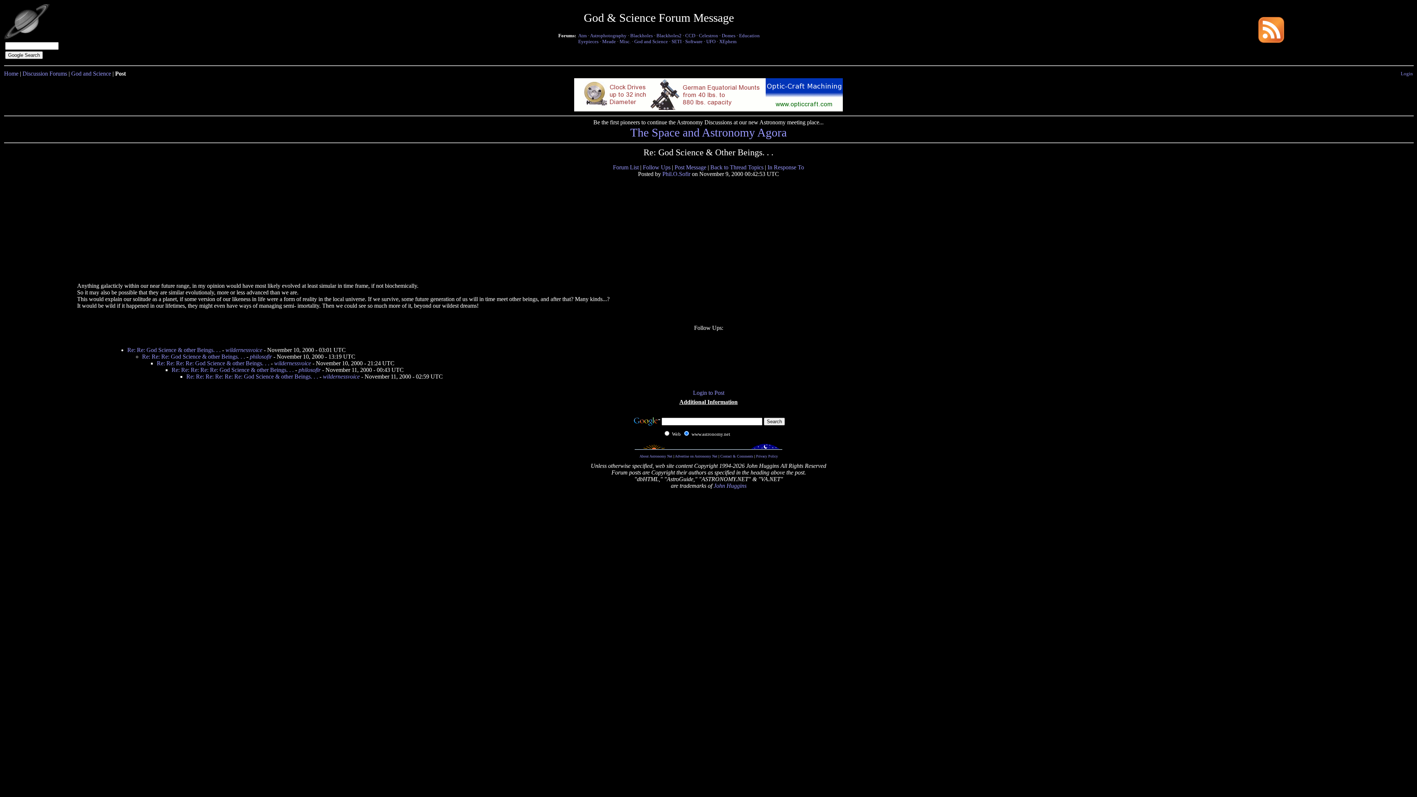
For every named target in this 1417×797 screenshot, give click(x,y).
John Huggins (730, 486)
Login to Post (708, 393)
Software (694, 41)
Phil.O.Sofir (676, 174)
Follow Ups (656, 167)
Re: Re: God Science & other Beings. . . (174, 350)
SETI (677, 41)
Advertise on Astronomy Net (696, 456)
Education (749, 35)
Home (11, 73)
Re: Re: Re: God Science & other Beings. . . (193, 356)
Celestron (708, 35)
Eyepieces (588, 41)
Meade (609, 41)
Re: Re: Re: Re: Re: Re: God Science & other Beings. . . (252, 376)
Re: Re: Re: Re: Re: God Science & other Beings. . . (233, 370)
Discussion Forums (45, 73)
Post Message (690, 167)
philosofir (261, 356)
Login (1407, 73)
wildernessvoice (243, 350)
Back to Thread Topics (736, 167)
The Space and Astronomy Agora (708, 132)
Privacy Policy (767, 456)
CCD (690, 35)
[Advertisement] (133, 229)
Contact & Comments (736, 456)
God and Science (651, 41)
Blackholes (641, 35)
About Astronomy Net (655, 456)
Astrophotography (608, 35)
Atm (582, 35)
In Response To (786, 167)
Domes (728, 35)
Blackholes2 (669, 35)
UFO (711, 41)
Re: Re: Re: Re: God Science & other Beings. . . (213, 363)
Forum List (626, 167)
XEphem (728, 41)
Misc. (625, 41)
